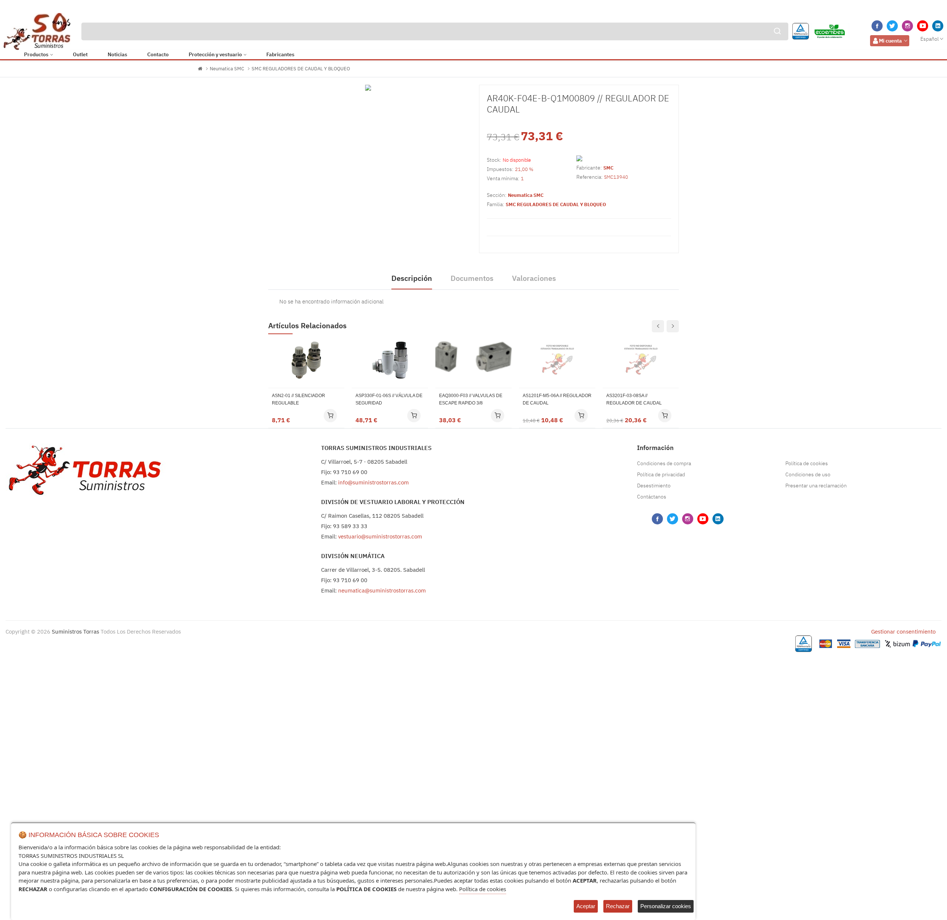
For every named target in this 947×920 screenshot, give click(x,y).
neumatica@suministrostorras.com (382, 590)
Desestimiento (654, 485)
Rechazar (618, 906)
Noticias (117, 54)
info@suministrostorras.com (373, 482)
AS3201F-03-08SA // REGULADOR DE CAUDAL (634, 399)
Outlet (80, 54)
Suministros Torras (75, 631)
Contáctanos (651, 496)
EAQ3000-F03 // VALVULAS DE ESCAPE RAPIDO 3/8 (470, 399)
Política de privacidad (661, 474)
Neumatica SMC (227, 69)
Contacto (158, 54)
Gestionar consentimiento (903, 631)
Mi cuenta (890, 40)
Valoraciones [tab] (534, 278)
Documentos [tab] (472, 278)
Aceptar (585, 906)
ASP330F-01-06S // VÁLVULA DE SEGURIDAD (388, 399)
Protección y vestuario (215, 54)
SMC (608, 168)
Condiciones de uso (807, 474)
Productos (36, 54)
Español (929, 39)
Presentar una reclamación (816, 485)
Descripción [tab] (411, 278)
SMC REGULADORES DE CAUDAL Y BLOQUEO (301, 69)
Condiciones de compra (664, 463)
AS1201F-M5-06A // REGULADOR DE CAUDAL (557, 399)
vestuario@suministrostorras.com (380, 536)
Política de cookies (806, 463)
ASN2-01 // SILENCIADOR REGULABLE (298, 399)
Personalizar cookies (665, 906)
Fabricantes (280, 54)
